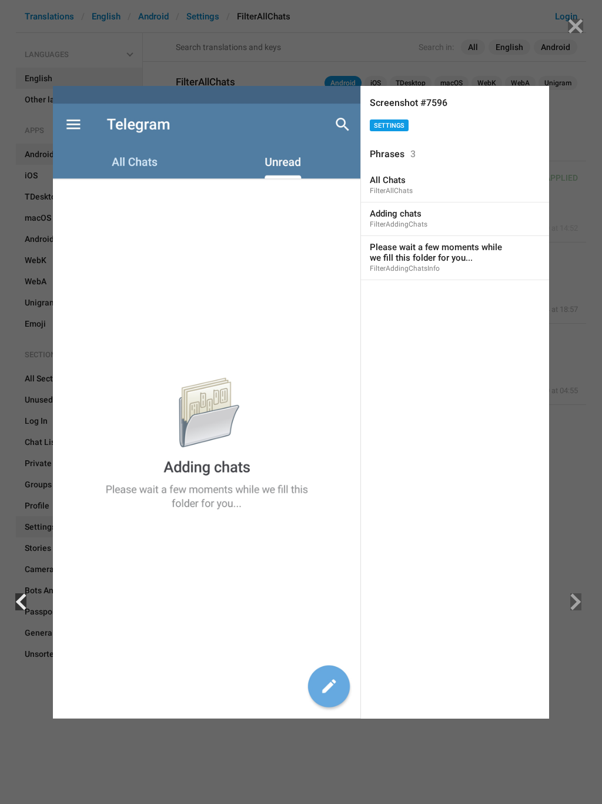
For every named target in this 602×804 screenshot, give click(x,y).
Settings (389, 125)
